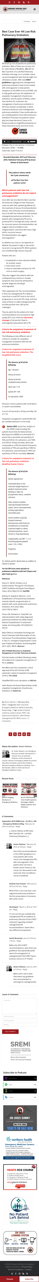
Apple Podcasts (17, 150)
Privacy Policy (26, 1267)
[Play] (5, 142)
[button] (3, 795)
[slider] (33, 141)
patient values (15, 713)
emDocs (10, 663)
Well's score (21, 718)
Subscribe (29, 1279)
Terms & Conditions (15, 1269)
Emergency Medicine (10, 707)
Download (30, 145)
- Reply (17, 826)
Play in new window (16, 145)
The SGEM (13, 676)
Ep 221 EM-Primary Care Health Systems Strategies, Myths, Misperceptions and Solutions (29, 802)
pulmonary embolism (10, 715)
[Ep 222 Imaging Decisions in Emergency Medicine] (10, 784)
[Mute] (28, 142)
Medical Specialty (26, 707)
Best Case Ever (22, 705)
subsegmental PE (9, 718)
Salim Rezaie (25, 715)
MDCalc (33, 680)
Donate (10, 1279)
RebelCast (17, 691)
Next (33, 21)
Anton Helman (10, 702)
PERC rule (26, 713)
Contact (28, 1269)
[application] (19, 142)
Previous (27, 21)
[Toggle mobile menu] (35, 9)
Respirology (6, 710)
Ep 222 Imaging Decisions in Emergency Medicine (10, 799)
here (15, 574)
